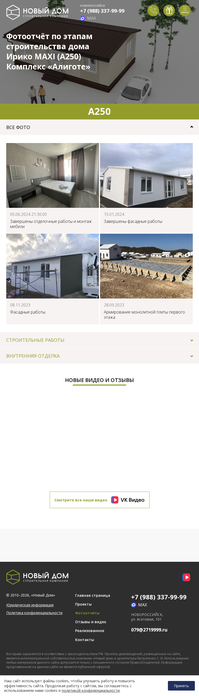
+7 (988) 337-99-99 (102, 11)
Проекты (83, 604)
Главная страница (92, 595)
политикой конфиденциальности (91, 690)
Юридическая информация (30, 605)
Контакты (84, 639)
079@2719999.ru (149, 630)
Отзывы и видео (90, 621)
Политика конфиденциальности (34, 612)
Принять (181, 685)
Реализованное (89, 630)
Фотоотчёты (87, 612)
